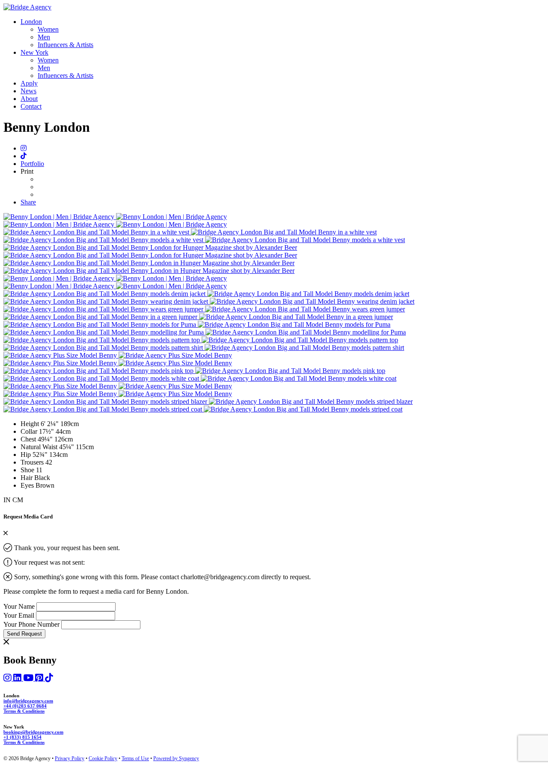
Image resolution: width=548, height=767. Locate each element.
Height (31, 423)
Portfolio (32, 163)
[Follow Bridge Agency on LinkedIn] (18, 678)
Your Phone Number (31, 624)
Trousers (33, 462)
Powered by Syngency (176, 758)
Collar (30, 431)
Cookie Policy (103, 758)
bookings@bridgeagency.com (33, 731)
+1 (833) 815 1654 (22, 737)
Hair (27, 477)
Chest (29, 439)
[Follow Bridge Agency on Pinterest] (40, 678)
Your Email (18, 615)
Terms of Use (135, 758)
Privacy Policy (69, 758)
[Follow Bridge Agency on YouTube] (29, 678)
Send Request (24, 634)
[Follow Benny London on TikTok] (24, 156)
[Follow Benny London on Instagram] (24, 148)
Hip (27, 454)
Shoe (28, 470)
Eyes (27, 485)
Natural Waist (40, 446)
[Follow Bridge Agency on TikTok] (49, 678)
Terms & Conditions (24, 711)
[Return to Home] (27, 7)
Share (28, 202)
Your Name (19, 606)
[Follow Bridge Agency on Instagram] (8, 678)
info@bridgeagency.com (28, 700)
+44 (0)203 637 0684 (25, 705)
